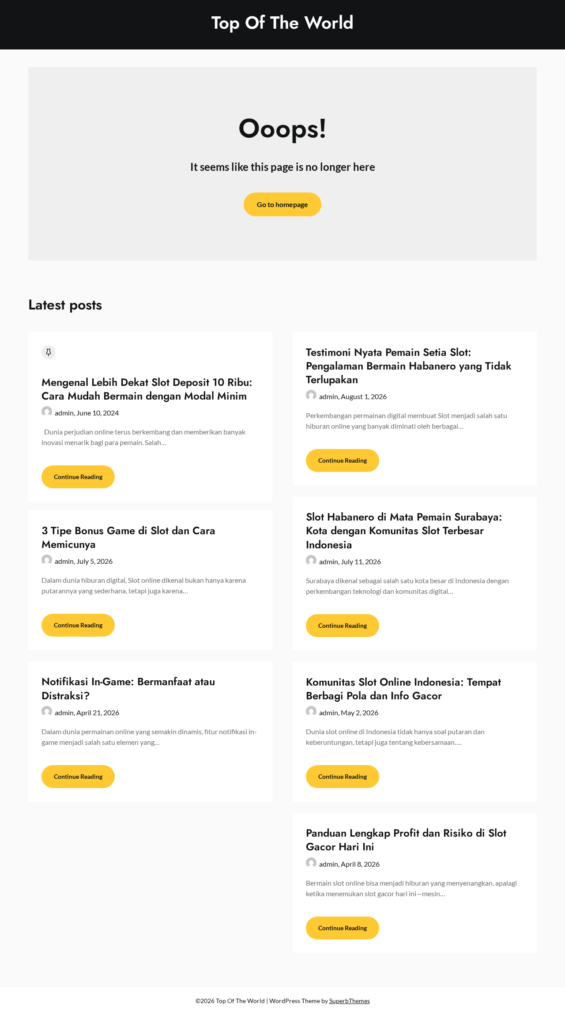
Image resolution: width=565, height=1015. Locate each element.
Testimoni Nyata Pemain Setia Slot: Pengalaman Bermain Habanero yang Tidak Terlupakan (409, 365)
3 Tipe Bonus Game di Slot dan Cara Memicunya (128, 537)
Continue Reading (78, 476)
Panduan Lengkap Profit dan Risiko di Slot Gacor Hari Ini (406, 839)
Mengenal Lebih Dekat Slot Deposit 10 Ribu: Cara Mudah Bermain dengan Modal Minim (146, 389)
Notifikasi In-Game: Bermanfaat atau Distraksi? (128, 688)
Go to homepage (282, 204)
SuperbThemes (349, 1000)
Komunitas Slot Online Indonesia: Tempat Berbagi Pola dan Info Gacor (403, 688)
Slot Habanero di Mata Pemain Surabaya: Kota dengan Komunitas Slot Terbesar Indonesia (404, 530)
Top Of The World (282, 22)
